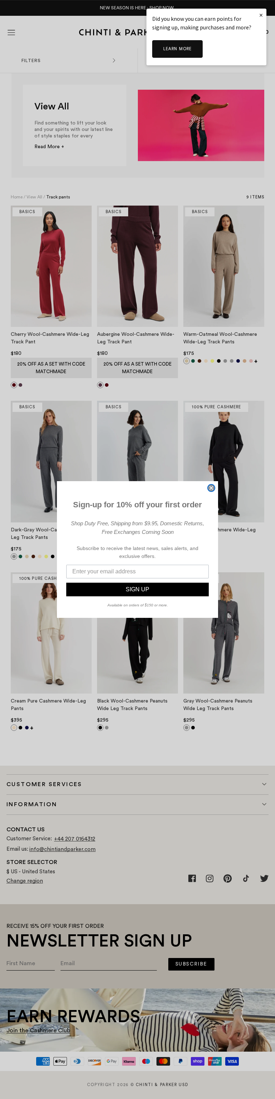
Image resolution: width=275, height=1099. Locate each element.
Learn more (177, 49)
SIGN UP (137, 589)
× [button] (261, 14)
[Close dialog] (211, 488)
